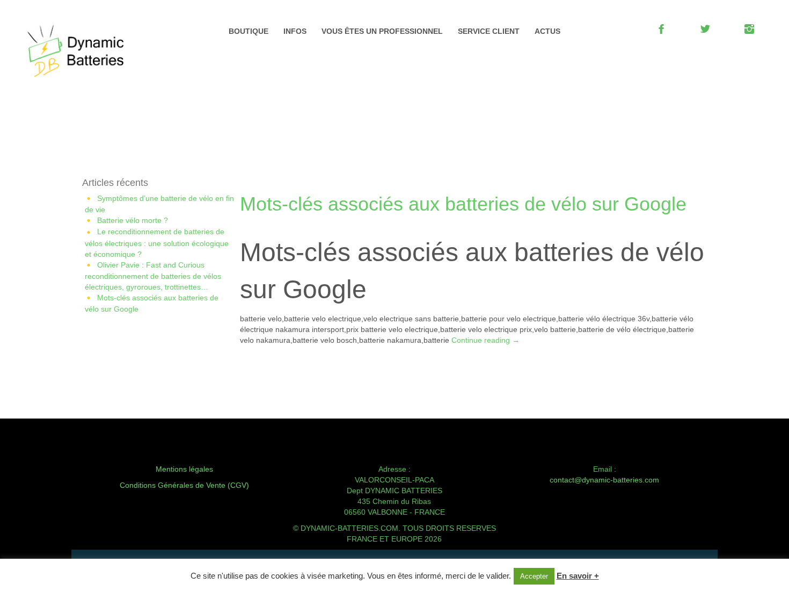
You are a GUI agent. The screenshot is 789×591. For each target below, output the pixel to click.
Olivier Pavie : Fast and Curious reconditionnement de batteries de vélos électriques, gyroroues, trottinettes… (153, 276)
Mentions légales (184, 469)
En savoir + (578, 575)
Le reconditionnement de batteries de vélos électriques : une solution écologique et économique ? (157, 242)
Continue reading (485, 340)
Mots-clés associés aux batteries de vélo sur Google (463, 204)
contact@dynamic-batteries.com (604, 479)
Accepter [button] (534, 576)
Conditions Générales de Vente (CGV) (184, 485)
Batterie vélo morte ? (132, 220)
